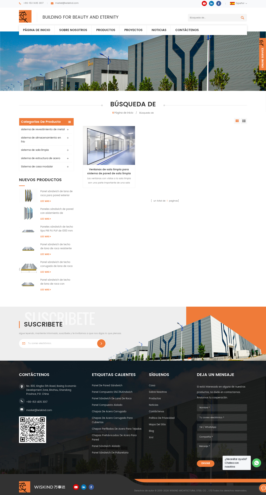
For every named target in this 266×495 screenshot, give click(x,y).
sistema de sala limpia (35, 150)
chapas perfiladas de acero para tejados (117, 429)
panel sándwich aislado (106, 446)
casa (152, 386)
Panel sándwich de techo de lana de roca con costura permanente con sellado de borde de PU (55, 282)
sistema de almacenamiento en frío (41, 140)
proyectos (133, 30)
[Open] (262, 54)
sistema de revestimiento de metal (43, 129)
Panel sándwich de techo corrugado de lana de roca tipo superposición (56, 264)
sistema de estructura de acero (40, 158)
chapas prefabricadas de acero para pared (114, 438)
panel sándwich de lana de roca (112, 399)
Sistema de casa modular (37, 167)
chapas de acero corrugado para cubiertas (112, 420)
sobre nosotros (158, 392)
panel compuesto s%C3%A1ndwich (112, 392)
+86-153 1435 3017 (33, 3)
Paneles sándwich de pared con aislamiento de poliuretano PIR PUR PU (56, 211)
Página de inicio (36, 30)
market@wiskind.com (67, 3)
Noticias (159, 30)
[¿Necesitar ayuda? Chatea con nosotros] (256, 463)
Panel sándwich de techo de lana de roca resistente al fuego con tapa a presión (56, 247)
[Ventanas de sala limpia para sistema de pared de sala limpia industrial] (109, 145)
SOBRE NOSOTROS (73, 30)
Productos (105, 30)
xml (151, 438)
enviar (205, 463)
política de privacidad (162, 418)
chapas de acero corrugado (109, 412)
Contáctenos (187, 30)
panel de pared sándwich (107, 386)
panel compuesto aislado (107, 405)
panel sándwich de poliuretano (110, 453)
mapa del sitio (157, 425)
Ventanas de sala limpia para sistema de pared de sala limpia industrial (109, 172)
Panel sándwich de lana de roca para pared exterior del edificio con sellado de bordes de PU (56, 194)
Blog (151, 431)
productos (155, 399)
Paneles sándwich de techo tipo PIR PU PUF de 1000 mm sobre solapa (56, 229)
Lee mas (44, 201)
